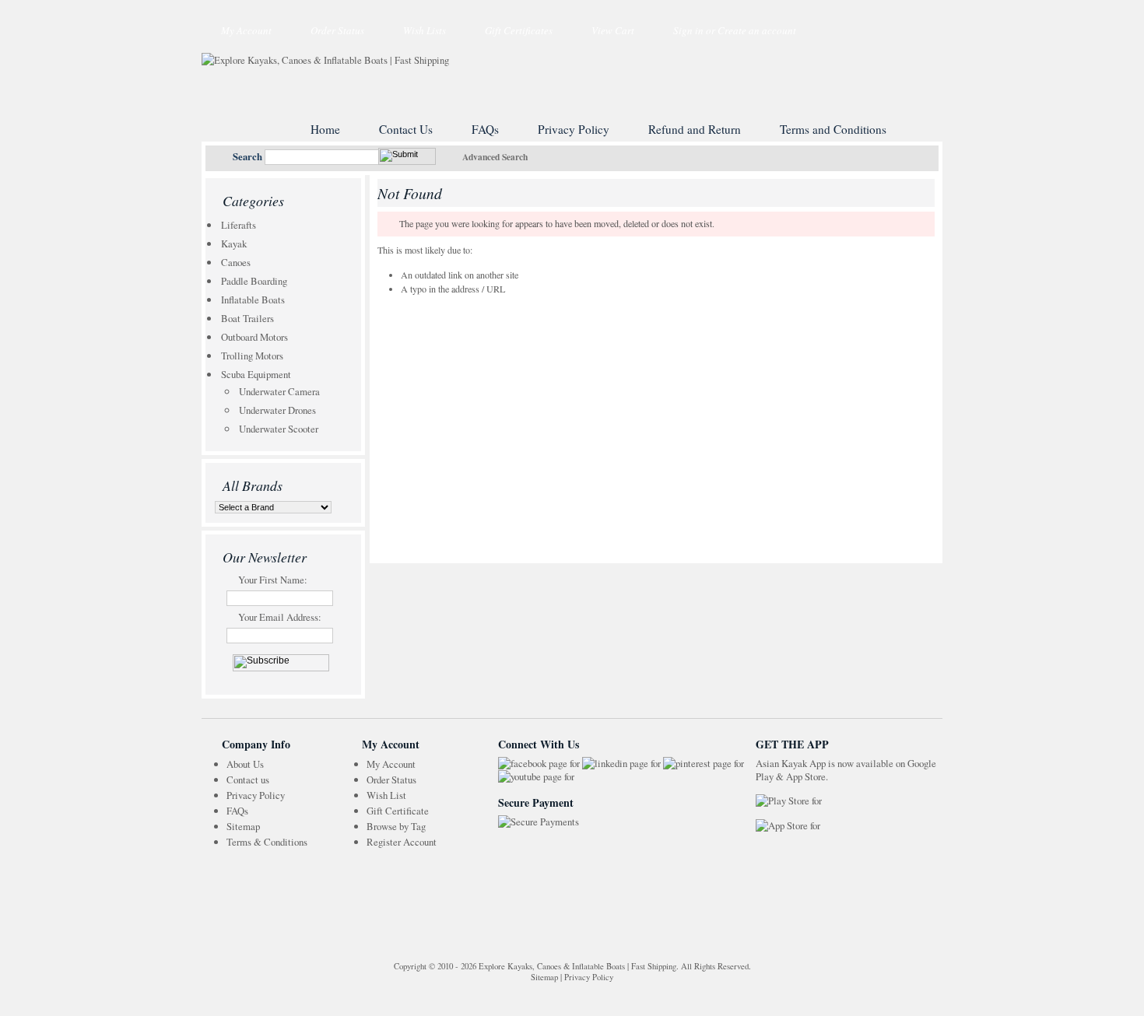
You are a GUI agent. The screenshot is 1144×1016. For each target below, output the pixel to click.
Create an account (757, 30)
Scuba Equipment (256, 374)
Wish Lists (424, 30)
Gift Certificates (519, 30)
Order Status (337, 30)
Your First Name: (272, 580)
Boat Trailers (247, 318)
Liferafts (238, 225)
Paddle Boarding (254, 281)
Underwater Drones (277, 410)
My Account (246, 30)
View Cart (612, 30)
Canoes (236, 262)
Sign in (688, 30)
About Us (245, 764)
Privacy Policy (255, 795)
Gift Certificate (398, 811)
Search (247, 156)
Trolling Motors (252, 356)
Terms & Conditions (266, 842)
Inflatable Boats (253, 300)
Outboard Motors (254, 337)
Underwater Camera (279, 391)
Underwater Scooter (278, 429)
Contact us (247, 780)
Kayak (234, 243)
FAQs (237, 811)
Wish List (386, 795)
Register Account (402, 842)
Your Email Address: (279, 617)
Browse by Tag (396, 826)
